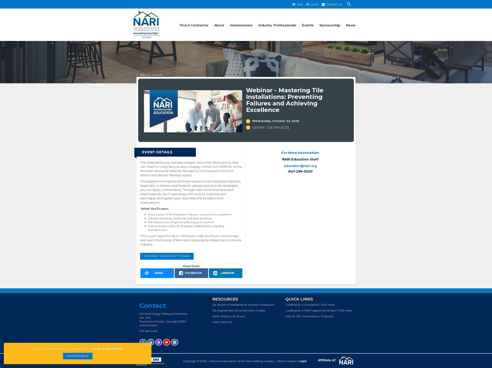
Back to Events (151, 75)
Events (308, 25)
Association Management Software (150, 364)
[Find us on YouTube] (166, 342)
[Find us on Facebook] (142, 342)
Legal (303, 361)
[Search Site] (349, 4)
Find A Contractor (194, 25)
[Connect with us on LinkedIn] (150, 342)
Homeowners (241, 25)
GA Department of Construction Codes (238, 310)
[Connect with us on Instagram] (158, 342)
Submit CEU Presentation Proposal (309, 316)
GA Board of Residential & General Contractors (243, 304)
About (219, 25)
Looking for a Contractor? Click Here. (310, 304)
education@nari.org (300, 166)
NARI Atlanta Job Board (228, 316)
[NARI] (346, 360)
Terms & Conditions (106, 348)
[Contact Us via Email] (174, 342)
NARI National (222, 322)
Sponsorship (329, 25)
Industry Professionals (277, 25)
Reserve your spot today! (167, 256)
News (351, 25)
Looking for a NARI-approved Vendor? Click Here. (319, 310)
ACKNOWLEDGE (78, 356)
